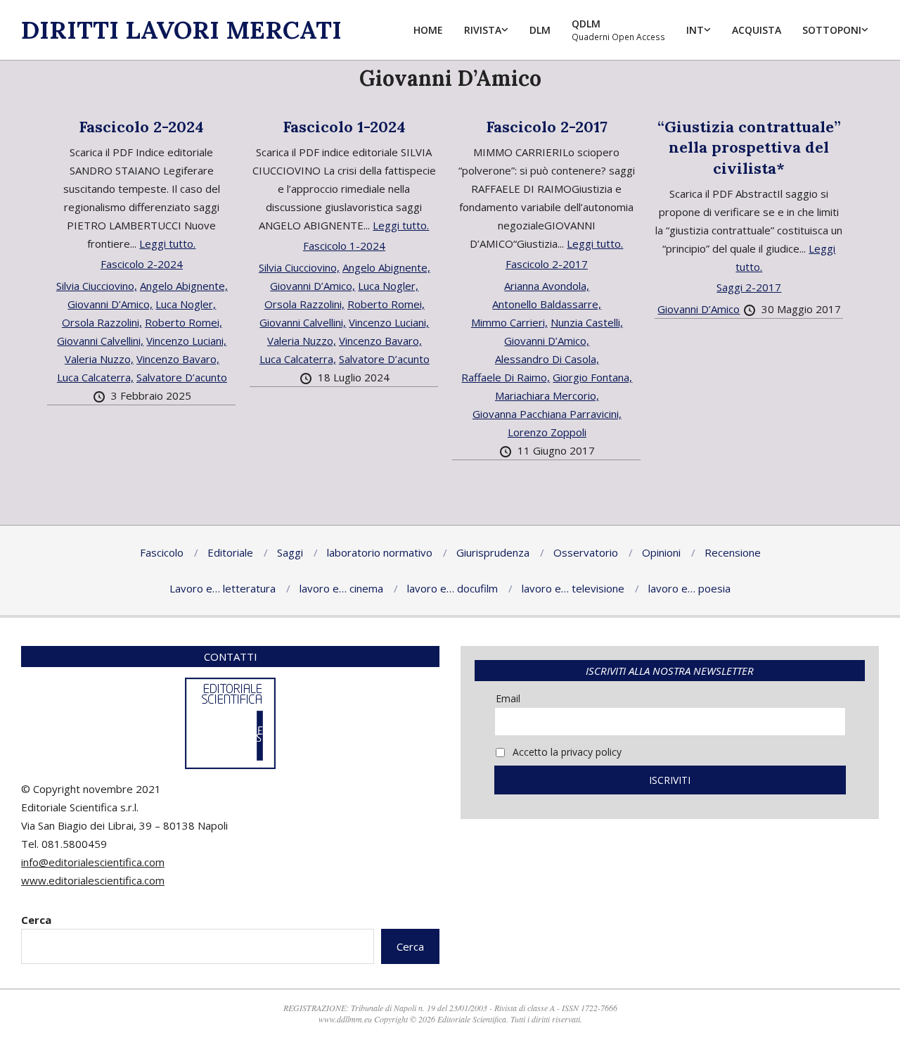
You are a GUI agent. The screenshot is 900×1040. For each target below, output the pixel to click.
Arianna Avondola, (546, 286)
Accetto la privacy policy (566, 752)
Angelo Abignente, (184, 286)
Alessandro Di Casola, (547, 359)
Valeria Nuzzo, (99, 359)
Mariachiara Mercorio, (547, 395)
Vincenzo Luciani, (186, 341)
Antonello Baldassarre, (546, 304)
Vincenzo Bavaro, (177, 359)
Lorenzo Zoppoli (547, 432)
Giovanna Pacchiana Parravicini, (547, 414)
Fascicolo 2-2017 (547, 127)
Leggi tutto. (167, 243)
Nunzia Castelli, (587, 322)
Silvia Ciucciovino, (96, 286)
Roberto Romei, (183, 322)
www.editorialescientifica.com (93, 880)
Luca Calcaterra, (95, 377)
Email (508, 698)
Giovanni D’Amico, (110, 304)
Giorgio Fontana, (592, 377)
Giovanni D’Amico (698, 309)
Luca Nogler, (185, 304)
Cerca (36, 920)
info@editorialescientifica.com (93, 862)
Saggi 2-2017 (748, 287)
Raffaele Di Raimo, (505, 377)
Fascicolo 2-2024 (141, 127)
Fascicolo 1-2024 (344, 127)
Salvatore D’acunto (181, 377)
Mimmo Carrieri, (509, 322)
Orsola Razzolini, (102, 322)
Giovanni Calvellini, (100, 341)
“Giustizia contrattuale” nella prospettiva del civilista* (749, 147)
